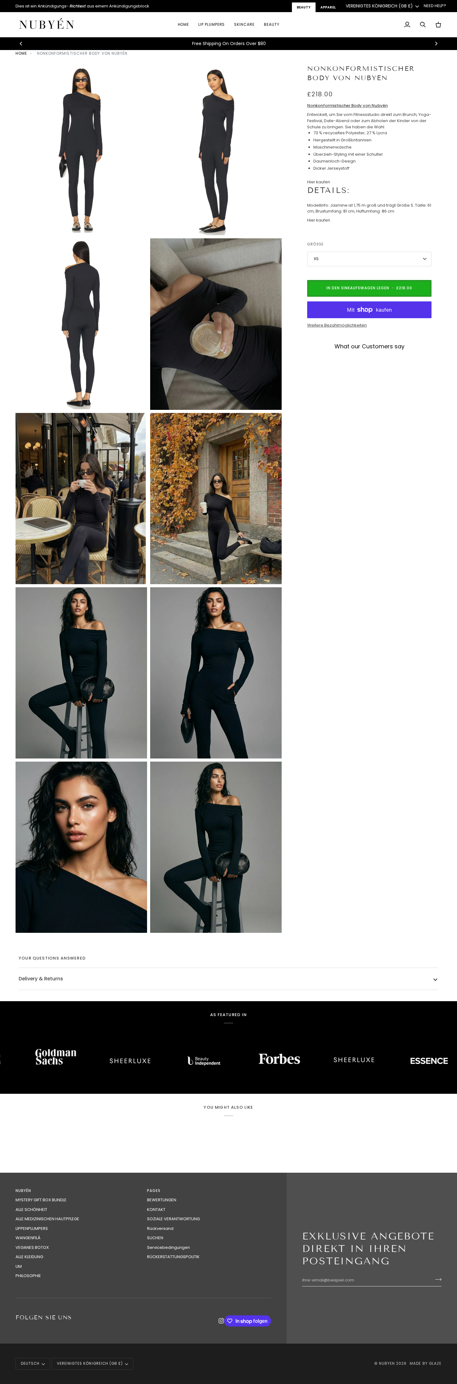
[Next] (435, 43)
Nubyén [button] (23, 1190)
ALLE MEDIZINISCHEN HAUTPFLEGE (47, 1219)
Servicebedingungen (168, 1247)
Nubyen (387, 1363)
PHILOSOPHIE (28, 1276)
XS (316, 259)
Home (21, 53)
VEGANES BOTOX (32, 1247)
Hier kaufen (318, 182)
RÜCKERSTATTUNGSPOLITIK (173, 1257)
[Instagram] (221, 1321)
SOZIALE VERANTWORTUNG (173, 1219)
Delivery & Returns (41, 978)
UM (19, 1266)
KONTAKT (156, 1209)
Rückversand (160, 1228)
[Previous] (21, 43)
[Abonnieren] (436, 1280)
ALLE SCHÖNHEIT (31, 1209)
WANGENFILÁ (28, 1238)
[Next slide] (423, 359)
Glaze (435, 1363)
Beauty (304, 7)
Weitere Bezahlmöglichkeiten (337, 325)
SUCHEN (155, 1238)
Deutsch (30, 1363)
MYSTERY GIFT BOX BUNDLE (41, 1200)
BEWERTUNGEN (161, 1200)
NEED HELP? (435, 6)
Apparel (328, 7)
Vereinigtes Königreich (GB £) (379, 6)
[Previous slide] (313, 359)
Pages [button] (153, 1190)
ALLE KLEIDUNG (29, 1257)
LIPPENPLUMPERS (32, 1228)
